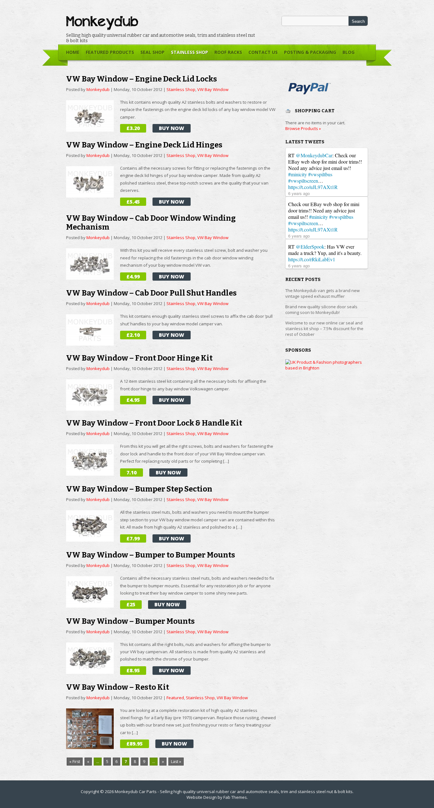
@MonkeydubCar (314, 155)
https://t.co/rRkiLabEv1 (311, 259)
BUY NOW (171, 128)
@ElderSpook (310, 246)
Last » (176, 761)
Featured (175, 697)
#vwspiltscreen (303, 180)
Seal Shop (151, 54)
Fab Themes (235, 797)
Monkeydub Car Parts (136, 791)
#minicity (297, 174)
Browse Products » (303, 128)
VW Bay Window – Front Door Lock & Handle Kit (154, 423)
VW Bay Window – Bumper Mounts (130, 621)
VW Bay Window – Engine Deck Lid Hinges (144, 144)
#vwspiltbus (320, 174)
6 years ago (299, 193)
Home (72, 52)
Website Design (201, 797)
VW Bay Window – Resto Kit (117, 687)
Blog (348, 52)
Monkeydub (98, 89)
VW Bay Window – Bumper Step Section (139, 489)
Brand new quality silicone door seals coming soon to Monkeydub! (321, 309)
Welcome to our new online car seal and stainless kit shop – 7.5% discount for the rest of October (324, 328)
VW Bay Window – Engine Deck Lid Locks (141, 79)
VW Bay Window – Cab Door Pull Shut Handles (151, 293)
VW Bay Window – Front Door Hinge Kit (139, 358)
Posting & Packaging (310, 52)
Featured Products (110, 52)
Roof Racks (228, 52)
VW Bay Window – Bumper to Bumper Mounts (150, 555)
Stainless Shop (188, 54)
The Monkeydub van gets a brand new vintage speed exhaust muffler (322, 293)
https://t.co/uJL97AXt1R (313, 187)
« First (74, 761)
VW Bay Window (212, 89)
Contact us (263, 52)
